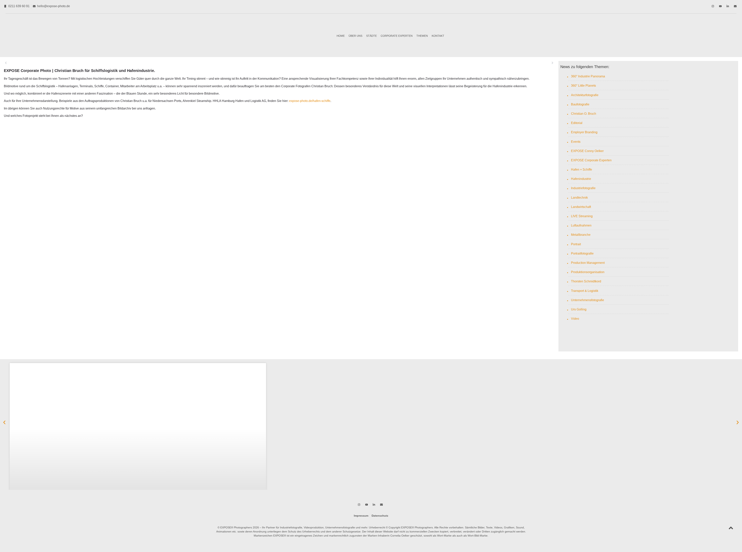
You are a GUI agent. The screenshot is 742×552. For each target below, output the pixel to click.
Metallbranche (581, 234)
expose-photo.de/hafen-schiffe (309, 101)
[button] (4, 422)
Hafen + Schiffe (581, 169)
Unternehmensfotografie (587, 300)
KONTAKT (438, 35)
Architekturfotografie (584, 95)
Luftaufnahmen (581, 225)
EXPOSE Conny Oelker (587, 151)
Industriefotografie (583, 188)
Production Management (588, 262)
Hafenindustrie (581, 178)
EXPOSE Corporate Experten (591, 160)
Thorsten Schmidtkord (586, 281)
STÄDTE (371, 35)
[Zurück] (141, 63)
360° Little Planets (583, 85)
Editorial (576, 123)
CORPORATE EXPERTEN (397, 35)
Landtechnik (579, 197)
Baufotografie (580, 104)
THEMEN (422, 35)
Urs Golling (578, 309)
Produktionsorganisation (587, 272)
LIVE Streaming (582, 216)
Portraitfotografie (582, 253)
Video (575, 318)
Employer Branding (584, 132)
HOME (341, 35)
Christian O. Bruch (583, 113)
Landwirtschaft (581, 206)
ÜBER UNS (355, 35)
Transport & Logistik (584, 290)
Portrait (576, 244)
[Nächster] (417, 63)
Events (575, 141)
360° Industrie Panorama (588, 76)
